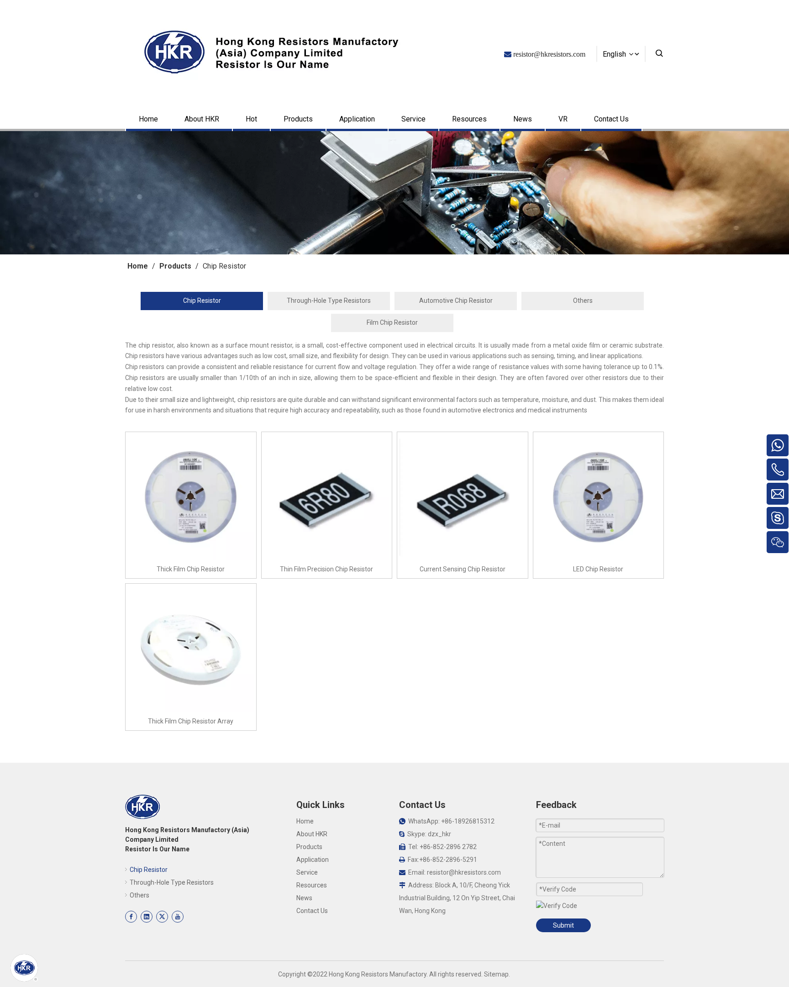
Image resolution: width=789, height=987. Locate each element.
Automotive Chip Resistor (456, 300)
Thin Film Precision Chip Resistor (326, 569)
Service (413, 119)
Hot (251, 119)
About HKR (201, 119)
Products (298, 119)
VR (563, 119)
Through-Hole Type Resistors (329, 300)
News (522, 119)
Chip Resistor (202, 300)
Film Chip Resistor (392, 322)
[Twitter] (162, 917)
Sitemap (496, 974)
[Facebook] (131, 917)
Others (583, 300)
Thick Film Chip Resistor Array (190, 721)
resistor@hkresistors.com (464, 872)
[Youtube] (178, 917)
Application (357, 119)
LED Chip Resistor (598, 569)
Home (148, 119)
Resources (469, 119)
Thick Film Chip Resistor (191, 569)
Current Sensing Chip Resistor (462, 569)
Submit (563, 925)
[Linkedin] (147, 917)
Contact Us (611, 119)
